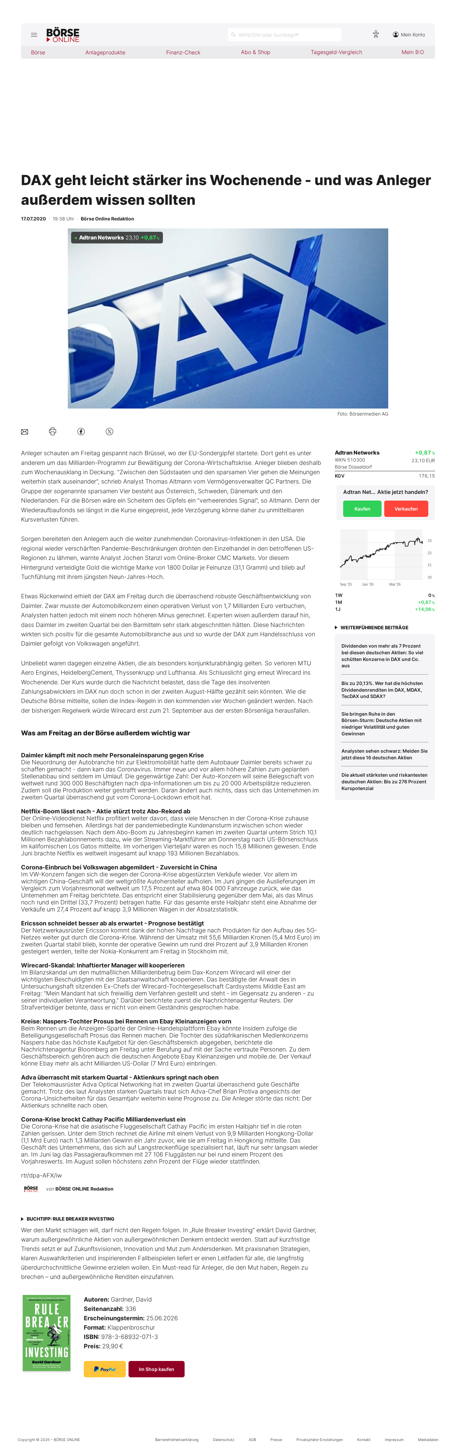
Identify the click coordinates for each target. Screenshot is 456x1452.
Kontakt (364, 1439)
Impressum (394, 1439)
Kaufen (363, 509)
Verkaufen (406, 509)
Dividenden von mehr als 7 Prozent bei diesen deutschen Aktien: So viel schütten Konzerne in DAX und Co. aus (382, 655)
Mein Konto (413, 34)
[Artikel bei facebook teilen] (81, 431)
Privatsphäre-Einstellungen (319, 1439)
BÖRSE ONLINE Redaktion (84, 1189)
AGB (252, 1439)
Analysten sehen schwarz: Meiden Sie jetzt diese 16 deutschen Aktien (384, 754)
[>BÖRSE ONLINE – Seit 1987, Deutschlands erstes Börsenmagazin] (63, 34)
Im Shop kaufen (156, 1369)
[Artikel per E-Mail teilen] (24, 431)
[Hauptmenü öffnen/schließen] (34, 34)
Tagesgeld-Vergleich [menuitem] (336, 52)
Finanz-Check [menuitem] (183, 52)
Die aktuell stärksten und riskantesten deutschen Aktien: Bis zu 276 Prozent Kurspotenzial (384, 781)
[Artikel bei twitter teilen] (109, 431)
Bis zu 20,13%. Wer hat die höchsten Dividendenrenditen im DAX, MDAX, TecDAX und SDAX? (382, 689)
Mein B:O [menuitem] (413, 52)
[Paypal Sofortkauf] (105, 1369)
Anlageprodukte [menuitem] (105, 52)
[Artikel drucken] (52, 432)
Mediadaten (428, 1439)
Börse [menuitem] (38, 52)
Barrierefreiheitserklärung (177, 1439)
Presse (276, 1439)
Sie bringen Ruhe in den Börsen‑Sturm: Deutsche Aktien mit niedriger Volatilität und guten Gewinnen (381, 723)
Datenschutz (223, 1439)
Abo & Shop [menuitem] (255, 52)
